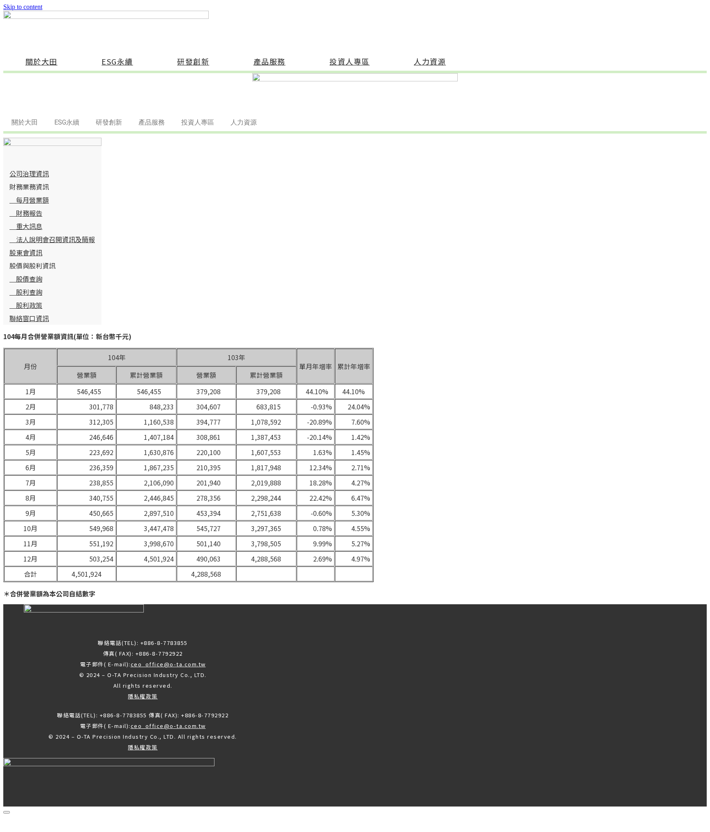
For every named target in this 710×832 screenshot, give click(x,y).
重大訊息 (25, 226)
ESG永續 (117, 61)
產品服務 (270, 61)
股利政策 (25, 305)
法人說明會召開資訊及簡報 (52, 239)
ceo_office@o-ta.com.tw (168, 664)
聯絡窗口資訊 (29, 318)
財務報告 (25, 213)
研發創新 (193, 61)
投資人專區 (350, 61)
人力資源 (430, 61)
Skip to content (22, 6)
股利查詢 (25, 292)
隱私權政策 (143, 696)
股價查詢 (25, 279)
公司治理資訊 (29, 173)
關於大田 (41, 61)
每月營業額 (29, 200)
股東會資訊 (25, 252)
